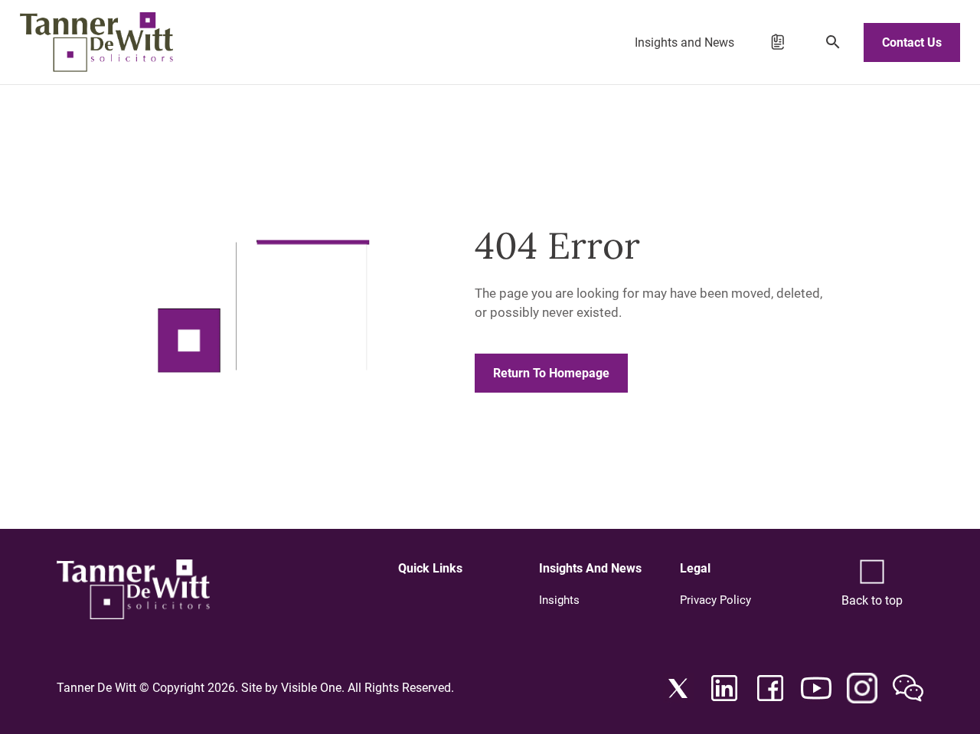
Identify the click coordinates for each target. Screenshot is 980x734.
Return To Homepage (551, 373)
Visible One (311, 687)
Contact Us (912, 42)
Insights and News (684, 42)
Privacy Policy (715, 600)
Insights (559, 600)
